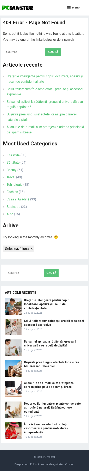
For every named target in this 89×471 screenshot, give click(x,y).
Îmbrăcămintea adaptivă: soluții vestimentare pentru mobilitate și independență (46, 428)
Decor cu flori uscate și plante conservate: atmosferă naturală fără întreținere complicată (53, 407)
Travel (11, 177)
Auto (10, 214)
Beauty (12, 170)
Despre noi (21, 464)
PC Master (49, 456)
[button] (73, 8)
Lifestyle (13, 155)
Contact (70, 464)
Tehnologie (15, 185)
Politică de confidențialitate (46, 464)
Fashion (12, 192)
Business (13, 207)
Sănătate (13, 162)
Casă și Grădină (18, 199)
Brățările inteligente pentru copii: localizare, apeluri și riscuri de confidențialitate (46, 304)
